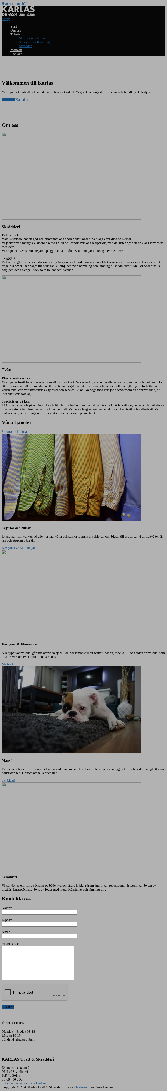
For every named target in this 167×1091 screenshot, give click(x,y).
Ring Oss (8, 99)
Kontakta (21, 99)
